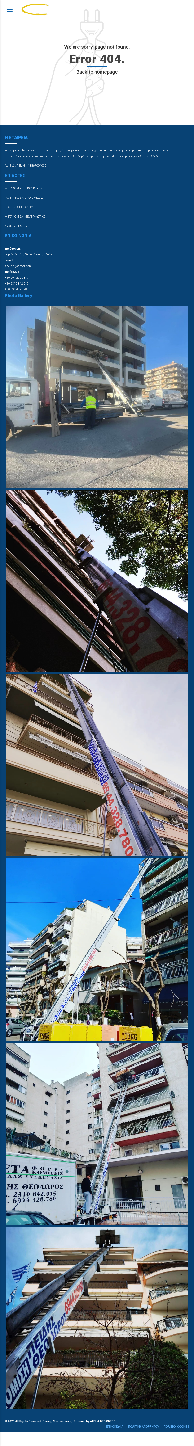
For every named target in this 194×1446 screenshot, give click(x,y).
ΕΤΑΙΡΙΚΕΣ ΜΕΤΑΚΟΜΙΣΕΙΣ (22, 207)
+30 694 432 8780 (16, 289)
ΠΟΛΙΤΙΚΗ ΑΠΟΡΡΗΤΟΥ (143, 1426)
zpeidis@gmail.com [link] (18, 266)
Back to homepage (97, 72)
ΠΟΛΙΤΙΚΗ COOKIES (176, 1426)
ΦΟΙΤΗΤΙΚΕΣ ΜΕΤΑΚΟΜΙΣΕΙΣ (24, 197)
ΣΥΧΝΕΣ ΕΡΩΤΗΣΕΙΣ (18, 225)
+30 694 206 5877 (16, 277)
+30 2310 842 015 (16, 283)
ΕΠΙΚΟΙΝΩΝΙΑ (114, 1426)
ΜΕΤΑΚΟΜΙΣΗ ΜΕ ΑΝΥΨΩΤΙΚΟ (25, 216)
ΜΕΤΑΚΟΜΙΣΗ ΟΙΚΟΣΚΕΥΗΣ (23, 188)
